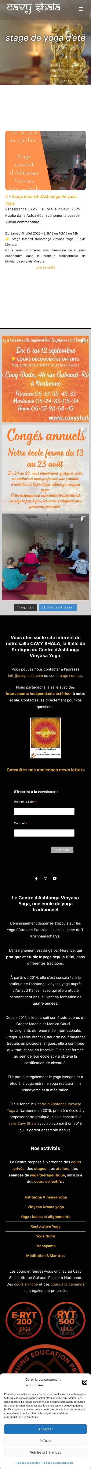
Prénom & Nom (25, 802)
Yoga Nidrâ (45, 1236)
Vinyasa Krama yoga (45, 1207)
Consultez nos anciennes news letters (46, 769)
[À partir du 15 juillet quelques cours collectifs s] (45, 557)
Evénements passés (63, 215)
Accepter (45, 1429)
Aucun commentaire (22, 222)
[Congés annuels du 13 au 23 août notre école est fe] (45, 468)
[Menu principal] (81, 9)
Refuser (46, 1441)
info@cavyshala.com (25, 675)
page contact (71, 675)
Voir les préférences (45, 1452)
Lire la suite (45, 267)
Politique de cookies (28, 1462)
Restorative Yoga (45, 1226)
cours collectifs (48, 1181)
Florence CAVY (24, 209)
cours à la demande (68, 1284)
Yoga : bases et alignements (45, 1217)
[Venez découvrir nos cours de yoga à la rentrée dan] (45, 379)
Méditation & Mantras (45, 1256)
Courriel (20, 823)
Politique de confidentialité (57, 1462)
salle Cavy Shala (22, 1123)
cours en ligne (26, 1284)
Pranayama (46, 1246)
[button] (85, 1382)
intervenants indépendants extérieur (39, 693)
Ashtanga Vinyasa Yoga (45, 1197)
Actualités (34, 215)
